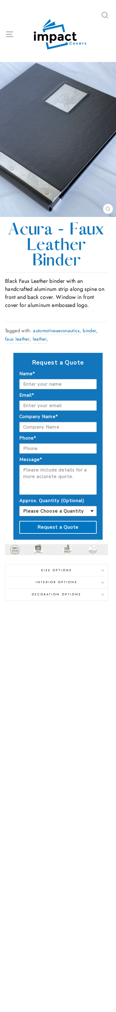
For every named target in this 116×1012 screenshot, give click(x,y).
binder (89, 330)
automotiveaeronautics (56, 330)
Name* (27, 374)
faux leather (17, 339)
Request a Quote (58, 527)
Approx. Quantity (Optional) (51, 501)
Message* (30, 459)
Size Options (56, 570)
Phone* (27, 438)
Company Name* (38, 417)
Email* (26, 395)
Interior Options (57, 582)
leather (40, 339)
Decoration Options (56, 594)
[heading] (58, 363)
